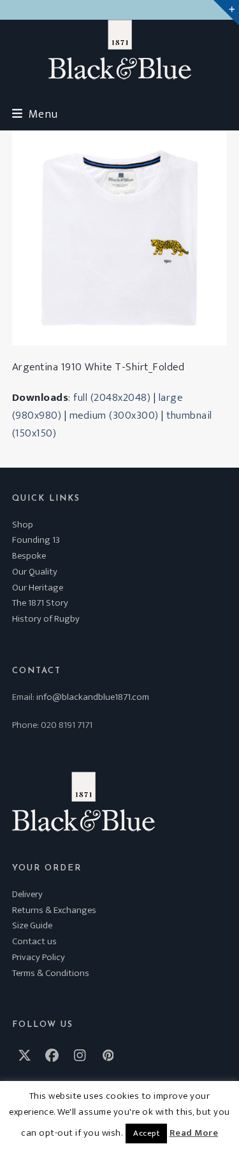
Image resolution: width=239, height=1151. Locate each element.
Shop (22, 525)
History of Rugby (46, 619)
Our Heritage (37, 588)
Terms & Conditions (50, 973)
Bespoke (29, 556)
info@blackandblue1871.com (92, 697)
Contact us (34, 941)
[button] (35, 114)
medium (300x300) (114, 415)
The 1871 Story (40, 603)
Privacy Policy (38, 957)
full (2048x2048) (111, 398)
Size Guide (32, 925)
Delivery (27, 894)
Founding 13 (36, 540)
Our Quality (34, 572)
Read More (194, 1133)
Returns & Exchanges (54, 910)
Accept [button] (146, 1133)
